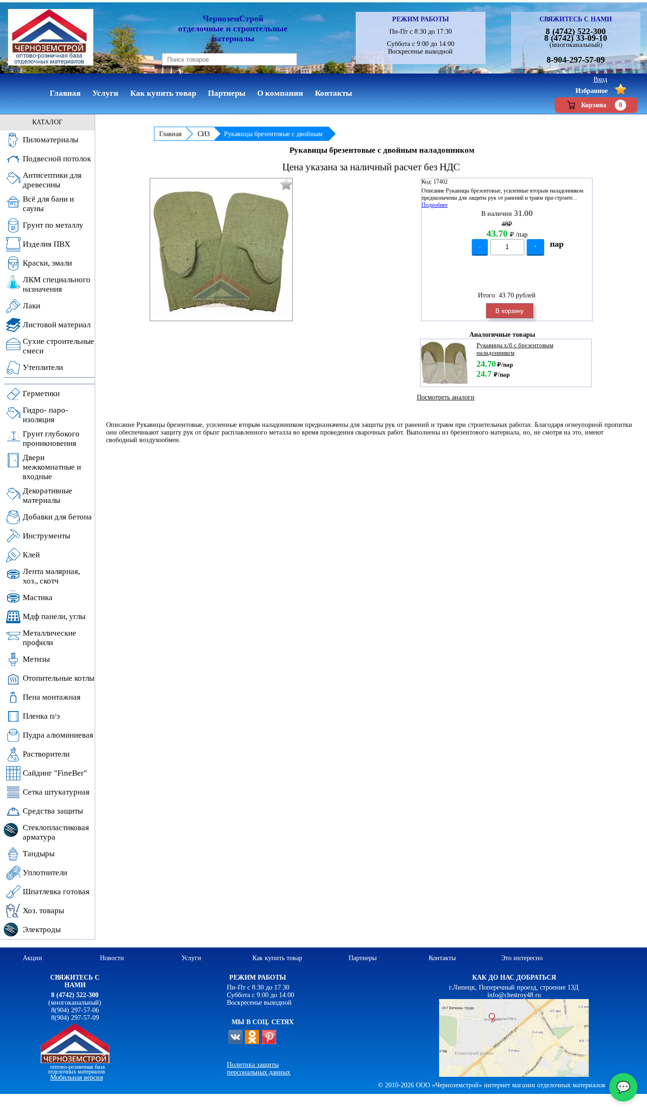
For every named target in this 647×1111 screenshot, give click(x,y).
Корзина (601, 105)
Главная (170, 134)
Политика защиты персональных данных (258, 1068)
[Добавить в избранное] (286, 184)
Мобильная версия (76, 1077)
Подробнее (435, 205)
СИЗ (204, 134)
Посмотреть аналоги (446, 397)
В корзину (509, 311)
